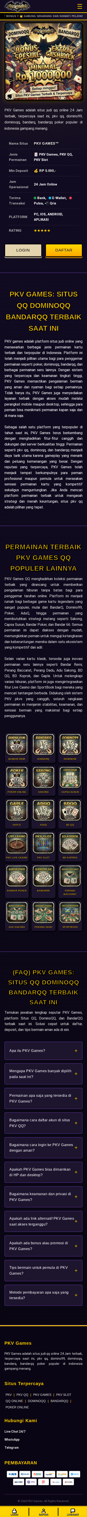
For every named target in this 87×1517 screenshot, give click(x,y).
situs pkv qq (72, 501)
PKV (9, 1394)
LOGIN (23, 250)
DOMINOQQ (37, 1401)
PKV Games (44, 143)
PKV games (13, 341)
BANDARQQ (59, 1401)
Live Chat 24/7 (14, 1431)
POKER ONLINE (17, 1407)
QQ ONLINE (14, 1401)
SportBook (45, 687)
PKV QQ (22, 1394)
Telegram (11, 1447)
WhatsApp (11, 1439)
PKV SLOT (63, 1394)
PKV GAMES (42, 1394)
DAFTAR (63, 250)
